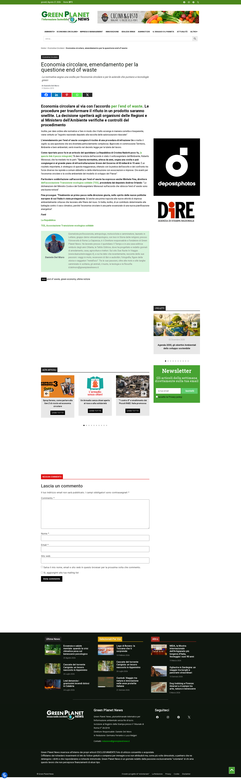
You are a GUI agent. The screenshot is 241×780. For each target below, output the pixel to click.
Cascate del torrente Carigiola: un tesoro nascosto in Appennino (75, 667)
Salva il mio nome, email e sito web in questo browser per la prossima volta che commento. (92, 567)
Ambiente (49, 31)
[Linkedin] (56, 95)
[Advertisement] (96, 303)
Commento (48, 498)
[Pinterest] (193, 2)
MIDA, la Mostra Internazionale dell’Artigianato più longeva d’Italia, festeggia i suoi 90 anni (182, 651)
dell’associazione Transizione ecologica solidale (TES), (70, 182)
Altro (193, 31)
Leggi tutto (58, 413)
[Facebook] (184, 2)
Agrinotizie (144, 31)
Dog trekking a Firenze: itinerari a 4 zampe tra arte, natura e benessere (183, 686)
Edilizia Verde (128, 31)
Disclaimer (186, 774)
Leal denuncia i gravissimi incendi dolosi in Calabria (76, 683)
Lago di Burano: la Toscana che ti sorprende (125, 648)
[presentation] (46, 393)
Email (45, 545)
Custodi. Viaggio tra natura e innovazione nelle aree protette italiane (127, 682)
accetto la (170, 397)
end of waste (53, 279)
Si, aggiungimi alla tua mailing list (61, 572)
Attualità (182, 31)
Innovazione (112, 31)
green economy (68, 279)
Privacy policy (175, 397)
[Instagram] (189, 2)
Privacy (168, 774)
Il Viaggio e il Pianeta (163, 31)
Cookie (176, 774)
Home (43, 48)
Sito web (45, 556)
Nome (45, 533)
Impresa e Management (91, 31)
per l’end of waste (126, 106)
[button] (84, 425)
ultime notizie (83, 279)
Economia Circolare (67, 31)
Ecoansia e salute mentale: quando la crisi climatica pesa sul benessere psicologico (75, 650)
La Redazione (157, 774)
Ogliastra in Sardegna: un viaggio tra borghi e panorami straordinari (183, 670)
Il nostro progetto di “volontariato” (135, 774)
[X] (87, 95)
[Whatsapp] (77, 95)
